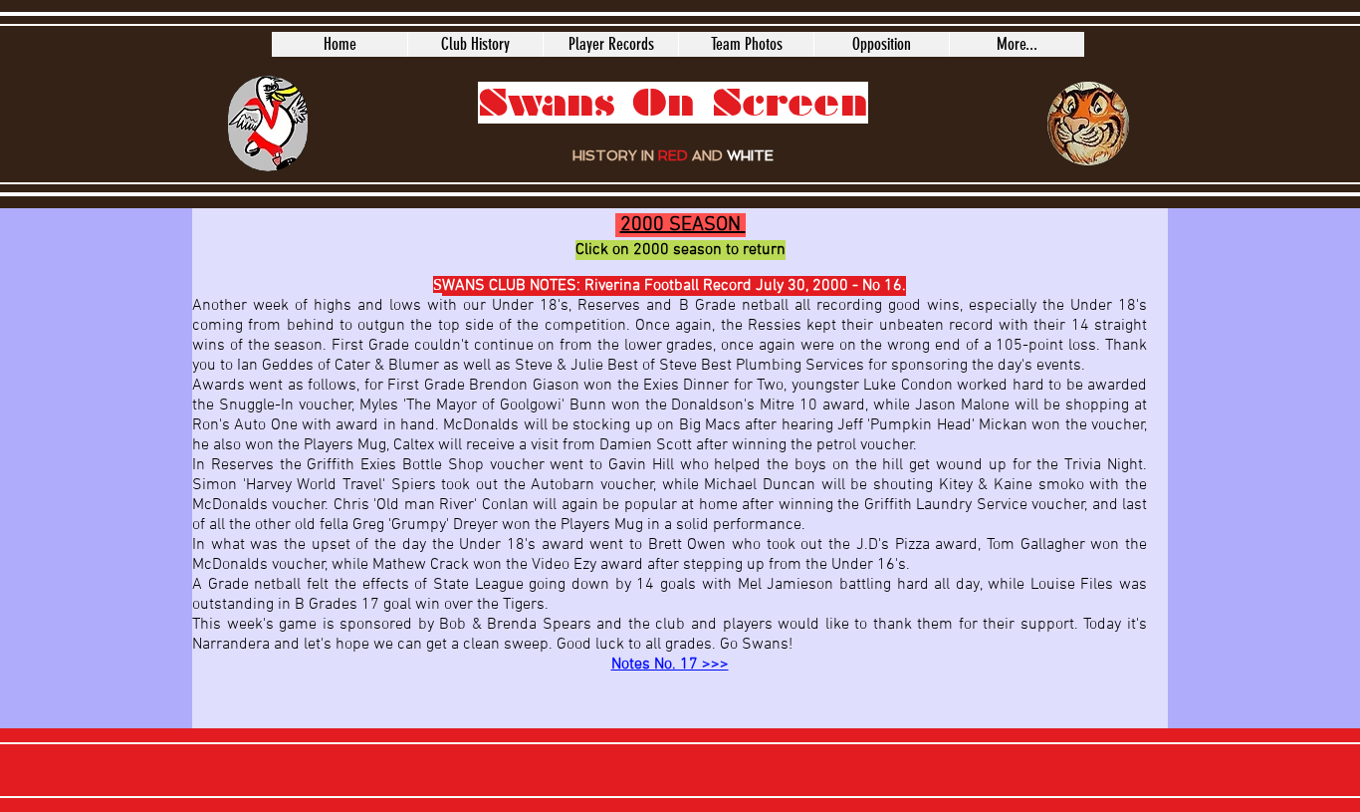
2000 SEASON (683, 225)
